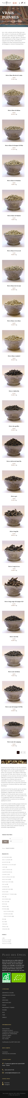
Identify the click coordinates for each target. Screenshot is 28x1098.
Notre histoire (6, 1028)
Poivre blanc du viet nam (14, 286)
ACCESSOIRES (5, 857)
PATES (3, 904)
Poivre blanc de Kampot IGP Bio (14, 145)
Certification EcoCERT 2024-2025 (11, 1042)
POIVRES (9, 21)
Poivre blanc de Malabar (14, 180)
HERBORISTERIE (6, 889)
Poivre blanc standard (14, 356)
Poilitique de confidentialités (9, 1033)
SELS (3, 921)
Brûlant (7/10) (5, 940)
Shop (3, 848)
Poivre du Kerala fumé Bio (14, 461)
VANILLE (4, 926)
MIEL (3, 896)
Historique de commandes (9, 1053)
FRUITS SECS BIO (6, 882)
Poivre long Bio (14, 531)
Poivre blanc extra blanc (14, 321)
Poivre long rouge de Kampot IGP (14, 601)
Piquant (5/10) (6, 943)
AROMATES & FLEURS (8, 992)
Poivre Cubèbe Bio (14, 391)
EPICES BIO (5, 879)
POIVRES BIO (7, 914)
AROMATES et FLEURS (8, 864)
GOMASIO (4, 886)
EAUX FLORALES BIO (7, 877)
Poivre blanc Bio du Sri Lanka (14, 75)
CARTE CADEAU (6, 869)
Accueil (4, 21)
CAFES (3, 867)
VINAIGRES (5, 929)
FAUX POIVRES (7, 911)
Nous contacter (6, 1037)
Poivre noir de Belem (14, 671)
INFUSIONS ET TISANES (8, 894)
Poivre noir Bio (14, 636)
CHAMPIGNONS (6, 872)
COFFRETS (5, 874)
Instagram (7, 1084)
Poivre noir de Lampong (14, 742)
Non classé (4, 901)
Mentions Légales (6, 1035)
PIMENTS (4, 906)
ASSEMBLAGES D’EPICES (8, 995)
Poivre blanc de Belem (14, 110)
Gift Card (4, 884)
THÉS (3, 924)
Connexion (5, 1052)
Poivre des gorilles (14, 426)
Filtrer (5, 841)
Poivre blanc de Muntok (14, 215)
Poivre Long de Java (14, 566)
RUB (3, 919)
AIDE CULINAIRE (6, 859)
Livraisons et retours (7, 1030)
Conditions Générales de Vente (10, 1032)
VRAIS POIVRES (7, 916)
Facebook (6, 1082)
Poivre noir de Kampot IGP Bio (14, 707)
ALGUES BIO (5, 862)
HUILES (4, 891)
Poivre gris (14, 496)
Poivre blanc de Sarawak (14, 250)
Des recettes (5, 1038)
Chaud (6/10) (5, 941)
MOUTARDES (5, 899)
